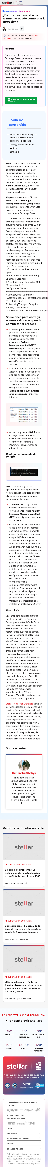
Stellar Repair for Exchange (19, 703)
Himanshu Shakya (12, 30)
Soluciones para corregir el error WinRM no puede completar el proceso (23, 137)
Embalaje (14, 151)
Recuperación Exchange (16, 11)
